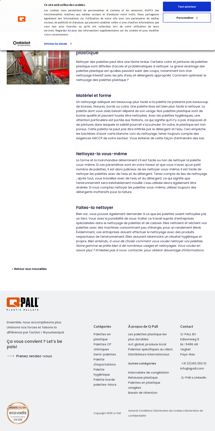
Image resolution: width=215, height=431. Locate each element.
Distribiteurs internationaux (148, 354)
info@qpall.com (192, 368)
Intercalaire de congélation (148, 372)
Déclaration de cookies (168, 410)
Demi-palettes (105, 354)
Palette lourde (104, 379)
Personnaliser (185, 17)
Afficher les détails (55, 43)
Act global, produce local (147, 344)
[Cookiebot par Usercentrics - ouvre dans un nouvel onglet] (21, 43)
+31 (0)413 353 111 (193, 363)
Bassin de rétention (142, 393)
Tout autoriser (187, 6)
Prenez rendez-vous (34, 356)
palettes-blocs (105, 384)
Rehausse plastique (143, 377)
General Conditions (140, 410)
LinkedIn (200, 377)
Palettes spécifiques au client (150, 349)
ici (69, 30)
